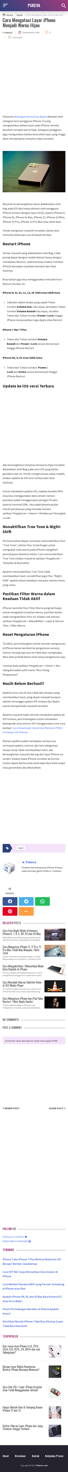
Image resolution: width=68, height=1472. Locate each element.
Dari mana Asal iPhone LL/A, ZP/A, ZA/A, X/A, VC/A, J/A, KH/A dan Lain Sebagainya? (21, 1349)
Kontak (35, 1456)
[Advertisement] (34, 79)
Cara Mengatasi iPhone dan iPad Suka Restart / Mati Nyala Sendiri (23, 999)
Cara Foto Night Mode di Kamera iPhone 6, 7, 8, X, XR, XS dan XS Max (22, 932)
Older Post (56, 1108)
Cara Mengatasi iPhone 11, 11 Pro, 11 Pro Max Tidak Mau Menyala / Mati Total (22, 950)
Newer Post (12, 1108)
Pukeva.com (42, 1465)
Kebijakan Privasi (54, 1456)
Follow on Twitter (14, 1236)
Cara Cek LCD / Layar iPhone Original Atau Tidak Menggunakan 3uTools (22, 1388)
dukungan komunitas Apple (30, 116)
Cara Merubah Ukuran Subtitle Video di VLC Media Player (22, 983)
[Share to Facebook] (10, 901)
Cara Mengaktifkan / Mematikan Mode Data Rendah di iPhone (23, 967)
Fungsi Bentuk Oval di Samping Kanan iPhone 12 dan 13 (22, 1408)
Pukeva (30, 862)
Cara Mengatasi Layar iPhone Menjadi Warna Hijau (29, 23)
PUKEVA (34, 5)
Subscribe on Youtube (15, 1241)
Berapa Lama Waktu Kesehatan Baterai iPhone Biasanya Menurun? (21, 1368)
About (6, 1456)
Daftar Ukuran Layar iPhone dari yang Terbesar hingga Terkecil (23, 1427)
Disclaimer (20, 1456)
